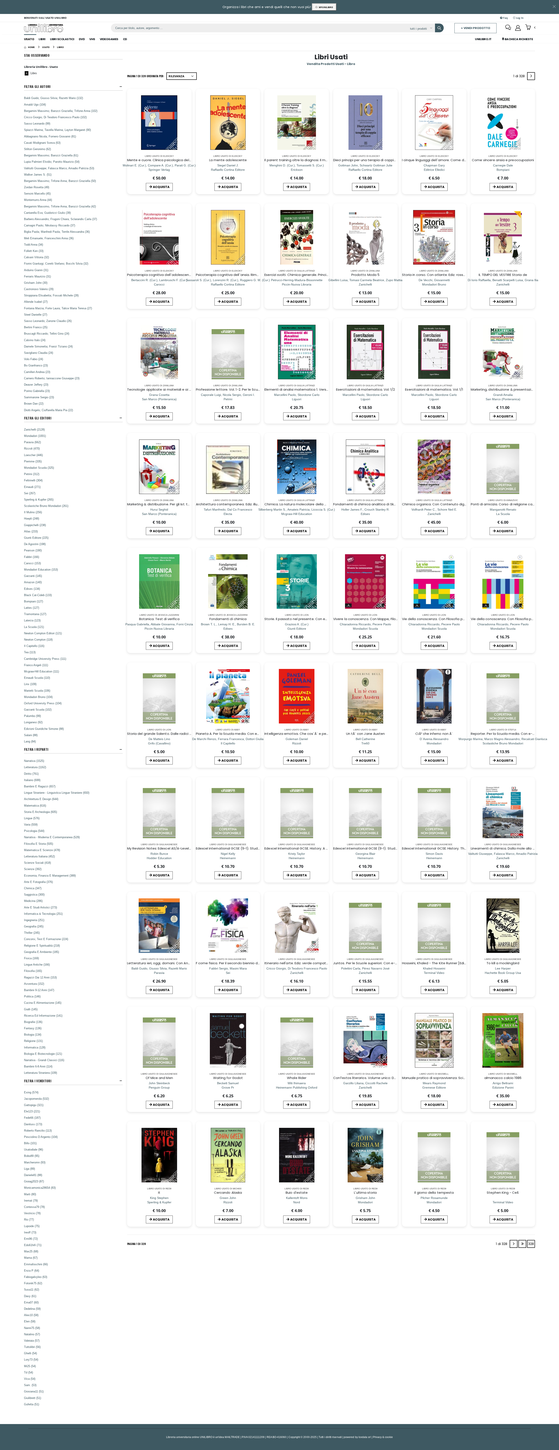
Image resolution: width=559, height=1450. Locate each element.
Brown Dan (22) (33, 403)
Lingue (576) (32, 818)
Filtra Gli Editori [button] (37, 418)
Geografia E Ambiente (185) (41, 952)
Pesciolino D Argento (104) (41, 1137)
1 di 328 (519, 77)
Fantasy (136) (32, 1028)
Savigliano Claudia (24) (38, 353)
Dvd (82, 39)
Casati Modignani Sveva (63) (42, 143)
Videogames (109, 39)
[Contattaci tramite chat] (508, 28)
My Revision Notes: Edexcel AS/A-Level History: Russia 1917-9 (175, 848)
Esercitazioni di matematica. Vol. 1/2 (365, 389)
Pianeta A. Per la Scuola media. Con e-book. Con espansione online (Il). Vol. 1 (258, 733)
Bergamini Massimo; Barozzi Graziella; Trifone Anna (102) (60, 111)
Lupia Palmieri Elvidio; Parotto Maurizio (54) (51, 162)
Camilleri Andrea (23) (37, 372)
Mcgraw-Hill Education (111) (41, 671)
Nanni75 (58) (32, 1328)
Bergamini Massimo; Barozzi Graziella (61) (51, 155)
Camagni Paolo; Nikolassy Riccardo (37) (49, 225)
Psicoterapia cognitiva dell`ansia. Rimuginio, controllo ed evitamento (252, 274)
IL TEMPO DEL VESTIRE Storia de (503, 274)
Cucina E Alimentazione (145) (42, 1003)
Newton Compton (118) (38, 639)
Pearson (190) (33, 550)
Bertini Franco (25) (35, 327)
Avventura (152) (34, 984)
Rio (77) (29, 1219)
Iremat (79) (31, 1200)
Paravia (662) (32, 442)
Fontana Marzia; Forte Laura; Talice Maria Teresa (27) (58, 308)
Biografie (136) (33, 1022)
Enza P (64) (31, 1270)
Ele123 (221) (32, 1111)
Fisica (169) (31, 958)
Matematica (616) (35, 805)
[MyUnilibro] (518, 28)
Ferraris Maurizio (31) (37, 276)
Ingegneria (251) (34, 920)
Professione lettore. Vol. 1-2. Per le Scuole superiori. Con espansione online (256, 389)
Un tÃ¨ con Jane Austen (365, 733)
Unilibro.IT (483, 39)
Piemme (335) (33, 461)
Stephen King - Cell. (503, 1192)
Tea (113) (30, 652)
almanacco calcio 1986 (503, 1078)
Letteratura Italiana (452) (39, 856)
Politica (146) (32, 996)
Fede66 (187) (32, 1118)
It (159, 1192)
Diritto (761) (31, 774)
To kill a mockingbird (503, 963)
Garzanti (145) (33, 576)
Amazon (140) (33, 582)
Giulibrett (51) (32, 1398)
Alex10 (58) (31, 1315)
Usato (29, 39)
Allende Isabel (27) (36, 302)
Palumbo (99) (32, 716)
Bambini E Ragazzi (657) (39, 786)
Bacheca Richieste (518, 39)
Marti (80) (30, 1194)
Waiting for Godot (228, 1078)
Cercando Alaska (228, 1192)
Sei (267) (29, 493)
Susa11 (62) (31, 1289)
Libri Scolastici (62, 39)
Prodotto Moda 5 (365, 274)
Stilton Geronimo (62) (37, 149)
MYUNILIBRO (325, 7)
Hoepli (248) (31, 518)
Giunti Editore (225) (36, 538)
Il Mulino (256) (33, 512)
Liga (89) (29, 1169)
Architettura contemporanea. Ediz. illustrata (232, 504)
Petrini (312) (31, 474)
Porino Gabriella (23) (37, 391)
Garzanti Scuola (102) (38, 709)
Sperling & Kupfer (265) (38, 499)
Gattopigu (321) (33, 1105)
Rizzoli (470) (32, 448)
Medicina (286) (33, 901)
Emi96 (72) (31, 1239)
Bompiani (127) (33, 601)
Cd (125, 39)
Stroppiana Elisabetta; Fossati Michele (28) (51, 295)
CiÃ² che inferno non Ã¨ (434, 733)
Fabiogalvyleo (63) (35, 1277)
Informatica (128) (34, 1047)
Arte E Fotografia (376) (38, 882)
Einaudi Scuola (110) (37, 678)
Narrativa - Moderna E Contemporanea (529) (52, 837)
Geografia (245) (33, 926)
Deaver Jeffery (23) (36, 384)
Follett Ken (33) (33, 251)
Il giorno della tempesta (434, 1192)
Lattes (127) (31, 608)
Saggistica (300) (34, 894)
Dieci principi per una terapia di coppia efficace (372, 160)
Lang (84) (30, 741)
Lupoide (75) (32, 1226)
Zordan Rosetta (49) (36, 187)
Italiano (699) (32, 780)
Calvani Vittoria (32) (36, 257)
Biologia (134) (32, 1034)
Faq (505, 17)
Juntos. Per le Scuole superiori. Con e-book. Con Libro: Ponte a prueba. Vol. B (395, 963)
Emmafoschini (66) (36, 1264)
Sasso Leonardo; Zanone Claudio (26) (48, 321)
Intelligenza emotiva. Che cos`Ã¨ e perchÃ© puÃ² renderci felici (315, 733)
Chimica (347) (32, 888)
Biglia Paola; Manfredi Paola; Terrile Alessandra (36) (57, 232)
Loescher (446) (33, 455)
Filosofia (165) (33, 971)
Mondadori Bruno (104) (38, 697)
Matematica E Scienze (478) (42, 850)
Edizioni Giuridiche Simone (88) (44, 729)
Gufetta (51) (31, 1404)
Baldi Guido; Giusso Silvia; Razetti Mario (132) (53, 98)
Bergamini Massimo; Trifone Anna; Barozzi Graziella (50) (60, 181)
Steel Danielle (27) (35, 314)
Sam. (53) (30, 1385)
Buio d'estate (297, 1192)
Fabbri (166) (31, 557)
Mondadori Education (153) (41, 569)
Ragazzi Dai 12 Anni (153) (40, 977)
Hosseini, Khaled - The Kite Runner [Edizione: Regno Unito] (449, 963)
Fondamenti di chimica (228, 619)
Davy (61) (30, 1296)
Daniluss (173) (33, 1124)
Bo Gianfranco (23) (36, 365)
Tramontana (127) (35, 614)
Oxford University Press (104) (43, 703)
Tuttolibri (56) (32, 1347)
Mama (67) (31, 1258)
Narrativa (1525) (34, 761)
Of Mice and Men (159, 1078)
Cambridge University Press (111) (45, 659)
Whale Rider (296, 1078)
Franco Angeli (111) (36, 665)
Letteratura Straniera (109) (40, 1073)
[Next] (531, 76)
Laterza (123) (32, 620)
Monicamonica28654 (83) (40, 1188)
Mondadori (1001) (35, 436)
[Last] (522, 1244)
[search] (439, 28)
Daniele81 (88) (33, 1175)
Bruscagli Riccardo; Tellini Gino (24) (46, 333)
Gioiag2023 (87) (34, 1181)
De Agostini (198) (35, 544)
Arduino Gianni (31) (36, 270)
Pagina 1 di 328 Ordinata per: (145, 76)
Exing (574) (31, 1092)
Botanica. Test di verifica (159, 619)
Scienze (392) (32, 869)
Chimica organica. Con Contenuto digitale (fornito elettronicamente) (459, 504)
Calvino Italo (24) (34, 340)
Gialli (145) (31, 1009)
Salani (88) (31, 735)
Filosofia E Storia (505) (38, 844)
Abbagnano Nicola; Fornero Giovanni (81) (50, 136)
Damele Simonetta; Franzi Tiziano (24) (48, 346)
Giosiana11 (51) (34, 1391)
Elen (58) (29, 1321)
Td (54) (28, 1372)
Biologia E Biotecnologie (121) (43, 1054)
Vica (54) (29, 1379)
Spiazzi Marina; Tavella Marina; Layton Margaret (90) (57, 130)
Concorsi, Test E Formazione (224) (46, 939)
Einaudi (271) (32, 487)
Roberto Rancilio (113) (38, 1130)
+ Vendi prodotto (475, 28)
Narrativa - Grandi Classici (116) (44, 1060)
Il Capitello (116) (34, 646)
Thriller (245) (32, 933)
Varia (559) (31, 824)
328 (531, 1243)
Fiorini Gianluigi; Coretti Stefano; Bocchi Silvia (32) (56, 263)
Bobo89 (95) (31, 1156)
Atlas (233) (31, 531)
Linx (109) (30, 684)
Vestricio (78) (32, 1213)
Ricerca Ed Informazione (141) (43, 1015)
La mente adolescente (228, 160)
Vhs (92, 39)
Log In (519, 17)
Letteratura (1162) (35, 767)
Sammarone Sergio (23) (39, 397)
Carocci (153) (32, 563)
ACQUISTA (161, 187)
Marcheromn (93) (34, 1162)
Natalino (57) (32, 1334)
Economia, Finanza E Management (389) (50, 875)
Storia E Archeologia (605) (40, 812)
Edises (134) (32, 589)
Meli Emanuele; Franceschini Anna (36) (49, 238)
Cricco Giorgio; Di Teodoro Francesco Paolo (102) (55, 117)
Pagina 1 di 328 (136, 1244)
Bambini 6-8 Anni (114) (38, 1066)
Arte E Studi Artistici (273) (40, 907)
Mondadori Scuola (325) (39, 468)
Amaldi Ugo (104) (35, 104)
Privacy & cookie (383, 1437)
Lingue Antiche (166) (37, 964)
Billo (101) (30, 1143)
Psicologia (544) (34, 831)
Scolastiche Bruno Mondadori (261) (46, 506)
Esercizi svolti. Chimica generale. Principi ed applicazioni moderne (317, 274)
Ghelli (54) (30, 1353)
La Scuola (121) (34, 627)
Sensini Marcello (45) (37, 193)
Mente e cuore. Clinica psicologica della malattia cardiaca (175, 160)
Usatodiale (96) (33, 1149)
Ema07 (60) (31, 1302)
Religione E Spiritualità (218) (42, 945)
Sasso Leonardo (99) (37, 123)
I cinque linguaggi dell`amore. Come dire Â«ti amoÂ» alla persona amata (461, 160)
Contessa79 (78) (34, 1207)
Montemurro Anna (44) (38, 200)
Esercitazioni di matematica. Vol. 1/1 (434, 389)
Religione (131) (33, 1041)
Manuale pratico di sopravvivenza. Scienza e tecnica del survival (454, 1078)
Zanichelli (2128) (34, 429)
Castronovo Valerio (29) (38, 289)
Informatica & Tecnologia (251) (43, 914)
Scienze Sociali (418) (37, 863)
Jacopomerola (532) (36, 1099)
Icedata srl (365, 1437)
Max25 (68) (31, 1251)
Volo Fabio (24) (33, 359)
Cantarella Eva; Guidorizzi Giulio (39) (47, 213)
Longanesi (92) (33, 722)
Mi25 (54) (30, 1366)
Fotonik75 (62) (33, 1283)
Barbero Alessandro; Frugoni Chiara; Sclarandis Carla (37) (60, 219)
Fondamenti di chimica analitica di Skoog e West (373, 504)
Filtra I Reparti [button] (36, 749)
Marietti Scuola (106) (37, 691)
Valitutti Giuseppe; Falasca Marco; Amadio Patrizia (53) (59, 168)
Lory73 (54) (31, 1359)
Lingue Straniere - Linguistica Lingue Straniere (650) (56, 793)
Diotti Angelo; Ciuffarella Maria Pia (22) (48, 410)
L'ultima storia (365, 1192)
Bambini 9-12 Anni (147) (39, 990)
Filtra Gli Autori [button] (37, 86)
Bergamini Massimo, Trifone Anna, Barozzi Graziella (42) (60, 206)
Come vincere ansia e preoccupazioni (503, 160)
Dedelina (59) (32, 1309)
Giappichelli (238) (35, 525)
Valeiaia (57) (32, 1340)
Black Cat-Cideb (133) (38, 595)
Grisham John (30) (35, 283)
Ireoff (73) (30, 1232)
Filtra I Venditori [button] (37, 1081)
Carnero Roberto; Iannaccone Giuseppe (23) (51, 378)
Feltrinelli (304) (33, 480)
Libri (42, 39)
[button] (530, 28)
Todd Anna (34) (33, 244)
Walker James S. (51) (38, 174)
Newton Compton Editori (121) (43, 633)
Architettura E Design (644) (41, 799)
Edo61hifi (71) (32, 1245)
